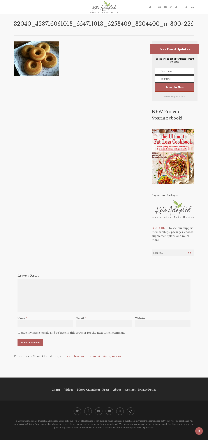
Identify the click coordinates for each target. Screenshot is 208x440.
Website (140, 318)
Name (22, 318)
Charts (56, 389)
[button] (18, 7)
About (117, 389)
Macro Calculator (88, 389)
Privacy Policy (146, 389)
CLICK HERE (160, 228)
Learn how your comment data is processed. (95, 356)
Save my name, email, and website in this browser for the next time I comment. (73, 332)
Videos (68, 389)
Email (81, 318)
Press (105, 389)
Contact (130, 389)
